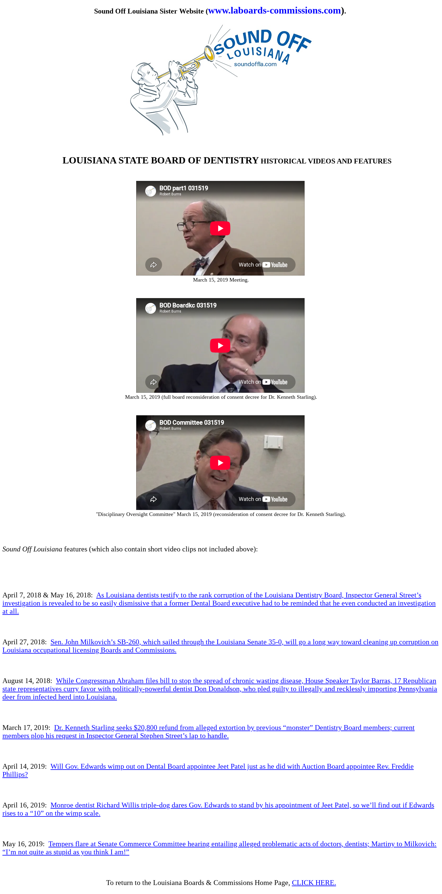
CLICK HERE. (314, 882)
